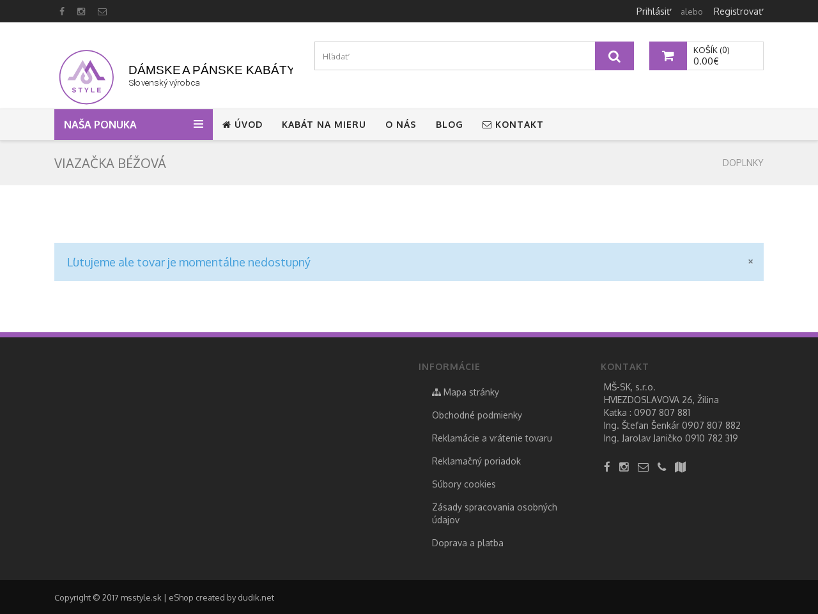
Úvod (247, 124)
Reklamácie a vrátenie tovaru (492, 438)
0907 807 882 (711, 425)
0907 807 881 (662, 412)
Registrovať (738, 11)
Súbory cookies (464, 484)
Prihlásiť (653, 11)
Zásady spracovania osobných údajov (494, 513)
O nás (401, 124)
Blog (449, 124)
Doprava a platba (468, 542)
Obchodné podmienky (477, 415)
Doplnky (743, 162)
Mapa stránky (470, 392)
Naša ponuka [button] (101, 124)
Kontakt (518, 124)
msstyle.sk (141, 597)
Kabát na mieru (324, 124)
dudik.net (256, 597)
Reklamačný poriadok (476, 461)
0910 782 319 (711, 438)
